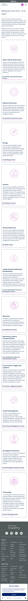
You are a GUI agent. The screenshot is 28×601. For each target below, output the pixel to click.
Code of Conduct (22, 575)
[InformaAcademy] (6, 533)
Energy (11, 558)
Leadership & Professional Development (22, 551)
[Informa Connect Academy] (11, 533)
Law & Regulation (13, 542)
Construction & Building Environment (4, 544)
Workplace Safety (4, 556)
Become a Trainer (22, 577)
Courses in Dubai (13, 566)
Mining (2, 554)
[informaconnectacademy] (16, 533)
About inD (3, 572)
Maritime (12, 548)
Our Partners (21, 570)
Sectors (20, 572)
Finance (20, 542)
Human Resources (23, 544)
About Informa (4, 566)
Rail (2, 551)
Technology (21, 547)
